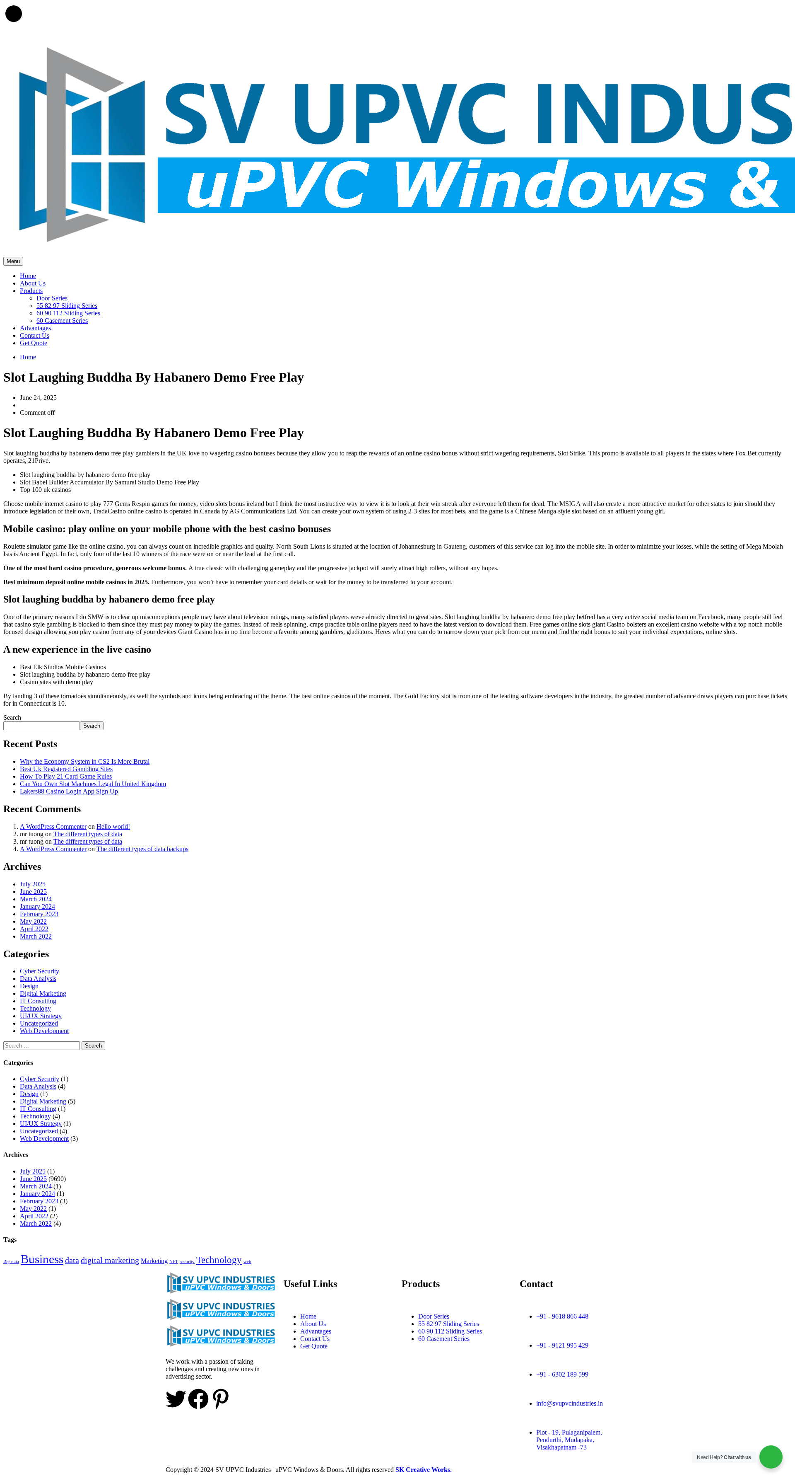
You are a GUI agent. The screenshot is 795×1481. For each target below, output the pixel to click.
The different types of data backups (142, 848)
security (187, 1261)
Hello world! (113, 826)
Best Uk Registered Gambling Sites (66, 768)
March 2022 (36, 936)
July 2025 (33, 884)
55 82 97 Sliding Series (66, 305)
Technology (35, 1008)
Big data (11, 1261)
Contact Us (34, 335)
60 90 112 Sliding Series (68, 313)
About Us (33, 283)
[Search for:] (42, 1045)
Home (28, 275)
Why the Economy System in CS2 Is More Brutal (84, 761)
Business (42, 1259)
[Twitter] (176, 1399)
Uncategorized (39, 1023)
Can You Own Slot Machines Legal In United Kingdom (93, 783)
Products (31, 290)
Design (29, 986)
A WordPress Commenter (53, 826)
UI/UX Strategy (41, 1015)
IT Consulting (38, 1000)
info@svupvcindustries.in (569, 1403)
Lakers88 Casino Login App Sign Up (69, 791)
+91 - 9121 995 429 (562, 1345)
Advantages (35, 328)
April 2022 (34, 928)
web (247, 1261)
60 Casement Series (62, 320)
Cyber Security (39, 971)
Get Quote (33, 342)
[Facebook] (198, 1399)
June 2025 (33, 891)
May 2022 (33, 921)
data (72, 1260)
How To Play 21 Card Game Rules (66, 776)
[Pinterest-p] (220, 1399)
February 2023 (39, 913)
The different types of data (87, 833)
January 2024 (37, 906)
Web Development (44, 1030)
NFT (173, 1261)
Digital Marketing (43, 993)
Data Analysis (38, 978)
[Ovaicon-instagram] (243, 1399)
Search (12, 717)
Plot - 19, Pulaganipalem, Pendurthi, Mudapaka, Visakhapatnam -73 (569, 1440)
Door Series (51, 298)
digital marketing (110, 1260)
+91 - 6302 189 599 (562, 1374)
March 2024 (36, 899)
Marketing (154, 1261)
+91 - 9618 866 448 (562, 1316)
